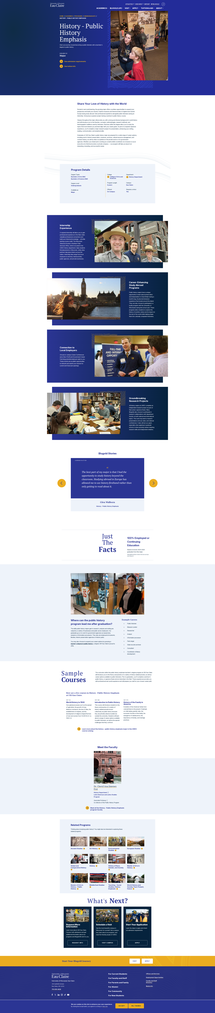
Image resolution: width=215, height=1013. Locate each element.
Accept (122, 1006)
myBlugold (155, 4)
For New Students (116, 996)
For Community (115, 991)
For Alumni (113, 987)
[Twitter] (55, 994)
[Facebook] (52, 994)
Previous (61, 480)
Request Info (77, 943)
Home (61, 16)
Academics (101, 8)
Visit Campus (107, 943)
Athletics (129, 4)
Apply (135, 8)
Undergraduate (90, 16)
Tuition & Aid (147, 8)
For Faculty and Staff (117, 978)
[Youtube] (68, 994)
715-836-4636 (56, 989)
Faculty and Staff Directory (151, 981)
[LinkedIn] (58, 994)
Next (153, 480)
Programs (78, 16)
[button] (163, 4)
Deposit (147, 4)
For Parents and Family (118, 983)
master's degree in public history (82, 644)
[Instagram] (61, 994)
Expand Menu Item (108, 8)
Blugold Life (116, 8)
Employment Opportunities (154, 977)
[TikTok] (65, 994)
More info (105, 1006)
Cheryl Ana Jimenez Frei (105, 787)
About (159, 8)
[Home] (57, 5)
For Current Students (117, 974)
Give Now (138, 4)
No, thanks (136, 1006)
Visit (127, 8)
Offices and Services (153, 974)
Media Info (149, 986)
